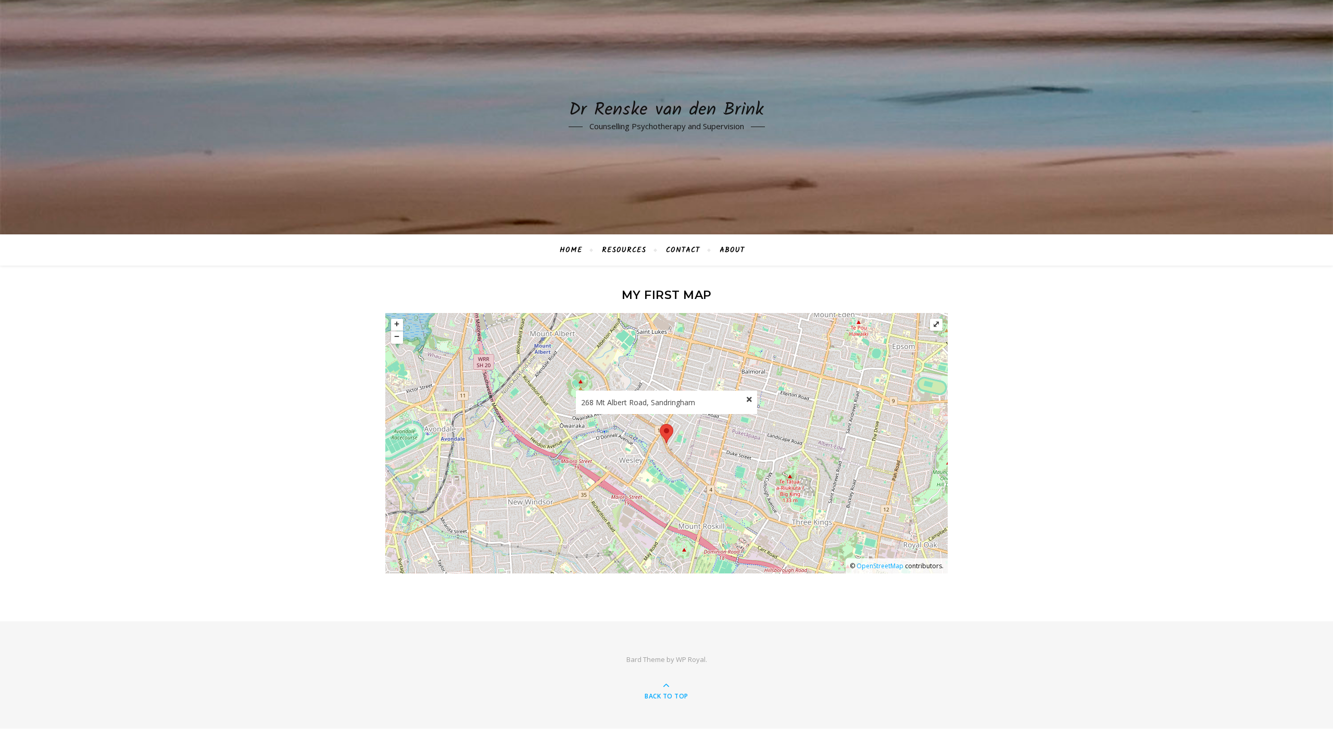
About (732, 250)
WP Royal (691, 659)
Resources (624, 250)
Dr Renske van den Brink (666, 111)
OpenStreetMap (880, 565)
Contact (683, 250)
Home (571, 250)
